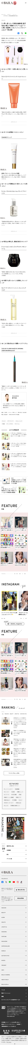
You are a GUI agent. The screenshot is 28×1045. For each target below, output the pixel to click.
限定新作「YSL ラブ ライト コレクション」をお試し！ (21, 529)
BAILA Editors (5, 984)
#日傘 (20, 794)
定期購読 (9, 850)
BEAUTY (3, 912)
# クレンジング (19, 421)
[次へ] (26, 618)
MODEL (3, 960)
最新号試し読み (10, 846)
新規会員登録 (20, 898)
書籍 (2, 996)
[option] (14, 543)
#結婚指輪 (17, 789)
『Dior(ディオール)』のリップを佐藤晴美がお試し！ (9, 613)
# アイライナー (11, 421)
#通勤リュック (20, 791)
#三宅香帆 (14, 800)
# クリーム (17, 423)
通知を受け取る (21, 889)
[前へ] (21, 618)
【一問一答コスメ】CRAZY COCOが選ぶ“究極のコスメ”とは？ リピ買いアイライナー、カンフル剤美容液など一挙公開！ (19, 465)
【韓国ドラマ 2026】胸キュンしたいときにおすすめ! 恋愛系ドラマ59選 (20, 732)
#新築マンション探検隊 (9, 797)
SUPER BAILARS (5, 946)
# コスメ (4, 421)
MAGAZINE (4, 941)
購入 (8, 854)
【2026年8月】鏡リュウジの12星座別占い (7, 564)
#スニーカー (6, 791)
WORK (3, 917)
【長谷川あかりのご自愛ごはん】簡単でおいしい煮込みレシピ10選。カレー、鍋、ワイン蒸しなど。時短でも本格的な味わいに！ (20, 751)
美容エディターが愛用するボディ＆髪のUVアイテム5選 (20, 547)
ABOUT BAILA (5, 979)
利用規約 (18, 1024)
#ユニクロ (6, 805)
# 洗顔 (3, 423)
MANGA (3, 951)
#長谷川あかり (7, 800)
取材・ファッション (5, 993)
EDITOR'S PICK (5, 955)
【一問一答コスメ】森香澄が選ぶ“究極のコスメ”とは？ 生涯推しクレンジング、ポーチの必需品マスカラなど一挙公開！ (18, 455)
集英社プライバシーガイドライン (8, 1024)
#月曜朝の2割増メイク (15, 805)
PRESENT (3, 965)
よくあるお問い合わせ (15, 1022)
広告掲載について (5, 1022)
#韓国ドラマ (18, 797)
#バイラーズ (6, 794)
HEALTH (3, 922)
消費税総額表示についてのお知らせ (8, 1026)
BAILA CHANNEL (5, 974)
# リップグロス (10, 423)
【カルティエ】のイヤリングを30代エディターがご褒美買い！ (6, 530)
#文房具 (13, 791)
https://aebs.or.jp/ (11, 1016)
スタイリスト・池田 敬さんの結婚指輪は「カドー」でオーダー (21, 565)
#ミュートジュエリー (8, 789)
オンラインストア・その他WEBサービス (10, 999)
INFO (2, 970)
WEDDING (4, 931)
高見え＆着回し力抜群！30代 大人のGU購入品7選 (7, 546)
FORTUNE (3, 936)
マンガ (3, 989)
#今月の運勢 (14, 794)
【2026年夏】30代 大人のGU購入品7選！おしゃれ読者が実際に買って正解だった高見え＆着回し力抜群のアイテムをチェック (20, 762)
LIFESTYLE (4, 927)
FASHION (3, 908)
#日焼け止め (18, 802)
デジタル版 (9, 858)
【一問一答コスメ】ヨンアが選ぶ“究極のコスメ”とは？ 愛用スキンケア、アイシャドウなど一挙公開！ (18, 445)
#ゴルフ (20, 800)
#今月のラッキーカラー (9, 802)
